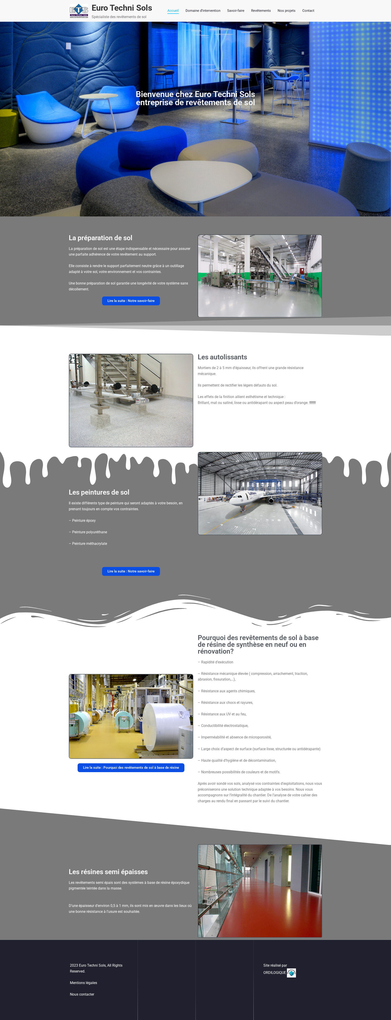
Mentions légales (83, 983)
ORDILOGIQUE (275, 972)
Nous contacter (82, 994)
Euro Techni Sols (122, 8)
